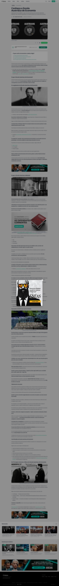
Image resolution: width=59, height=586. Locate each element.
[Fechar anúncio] (42, 280)
